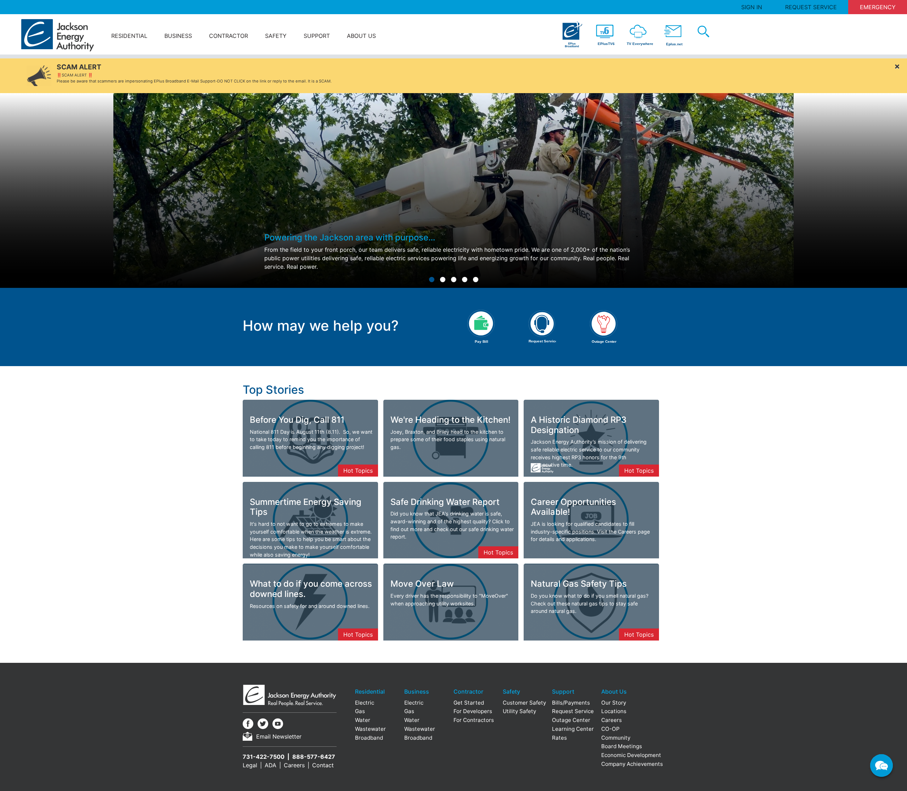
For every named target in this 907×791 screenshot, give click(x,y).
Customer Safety (524, 702)
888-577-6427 (313, 756)
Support (317, 35)
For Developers (473, 711)
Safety (276, 35)
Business (178, 35)
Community (615, 737)
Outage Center (571, 720)
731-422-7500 (264, 756)
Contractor (228, 35)
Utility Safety (519, 711)
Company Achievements (632, 764)
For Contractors (474, 720)
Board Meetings (621, 746)
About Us (361, 35)
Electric (364, 702)
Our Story (613, 702)
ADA (270, 765)
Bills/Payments (571, 702)
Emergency (878, 7)
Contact (323, 765)
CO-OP (610, 728)
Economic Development (631, 755)
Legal (250, 765)
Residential (129, 35)
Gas (360, 711)
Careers (294, 765)
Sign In (751, 7)
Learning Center (573, 728)
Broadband (369, 737)
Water (362, 720)
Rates (559, 737)
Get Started (469, 702)
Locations (613, 711)
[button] (431, 279)
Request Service (811, 7)
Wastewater (370, 728)
